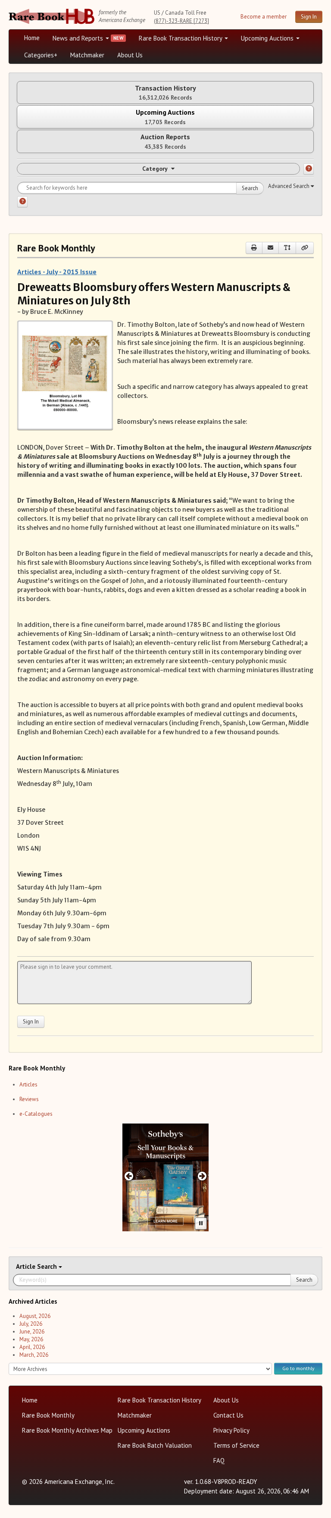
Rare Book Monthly (48, 1415)
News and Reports (79, 38)
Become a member (263, 16)
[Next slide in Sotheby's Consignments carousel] (202, 1176)
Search (250, 188)
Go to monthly (298, 1368)
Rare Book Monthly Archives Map (67, 1430)
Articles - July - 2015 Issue (57, 271)
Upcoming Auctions (268, 38)
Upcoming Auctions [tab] (165, 116)
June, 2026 (31, 1331)
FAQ (219, 1460)
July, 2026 (30, 1323)
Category (155, 168)
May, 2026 (31, 1339)
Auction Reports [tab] (165, 141)
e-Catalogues (36, 1113)
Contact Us (228, 1415)
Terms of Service (236, 1445)
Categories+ (40, 55)
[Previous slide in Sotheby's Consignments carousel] (128, 1176)
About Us (130, 55)
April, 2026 (32, 1347)
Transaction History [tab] (165, 92)
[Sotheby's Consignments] (165, 1177)
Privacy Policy (231, 1430)
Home (32, 38)
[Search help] (22, 201)
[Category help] (308, 169)
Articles (28, 1084)
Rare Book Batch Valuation (155, 1445)
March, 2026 (33, 1354)
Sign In (309, 16)
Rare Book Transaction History (181, 38)
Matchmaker (87, 55)
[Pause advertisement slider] (201, 1224)
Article (26, 1266)
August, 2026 (34, 1316)
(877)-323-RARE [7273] (181, 21)
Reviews (29, 1099)
